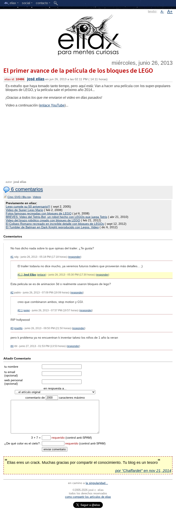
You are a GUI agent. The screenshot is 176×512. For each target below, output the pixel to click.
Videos (37, 197)
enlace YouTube (52, 105)
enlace (42, 274)
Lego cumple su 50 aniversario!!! (28, 206)
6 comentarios (26, 189)
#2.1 (20, 310)
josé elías (35, 79)
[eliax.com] (88, 34)
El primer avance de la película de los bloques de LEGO (78, 70)
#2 (12, 292)
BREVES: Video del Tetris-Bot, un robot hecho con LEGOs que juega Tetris (56, 217)
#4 (12, 346)
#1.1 (20, 274)
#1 (12, 256)
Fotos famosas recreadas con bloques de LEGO (38, 213)
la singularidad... (97, 483)
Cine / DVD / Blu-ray (19, 197)
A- (162, 12)
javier (26, 310)
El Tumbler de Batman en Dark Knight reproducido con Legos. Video (52, 227)
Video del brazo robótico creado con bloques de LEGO (43, 220)
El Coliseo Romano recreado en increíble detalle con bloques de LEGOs (55, 223)
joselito (18, 328)
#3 (12, 328)
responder (74, 256)
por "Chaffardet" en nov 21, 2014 (143, 471)
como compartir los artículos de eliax (88, 496)
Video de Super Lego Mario (24, 210)
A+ (170, 11)
